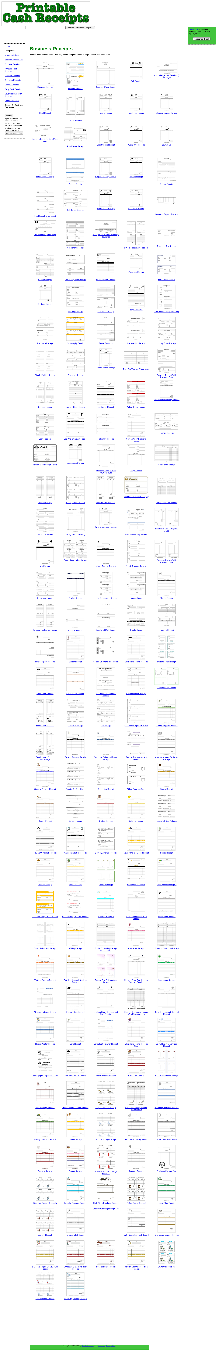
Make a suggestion (14, 133)
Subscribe (193, 29)
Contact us (101, 1346)
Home (7, 46)
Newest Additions (12, 55)
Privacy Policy (110, 1346)
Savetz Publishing (88, 1346)
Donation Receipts (12, 76)
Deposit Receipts (12, 85)
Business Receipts (13, 80)
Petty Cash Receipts (13, 89)
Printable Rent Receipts (11, 70)
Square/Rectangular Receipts (13, 95)
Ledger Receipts (12, 101)
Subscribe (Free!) (201, 39)
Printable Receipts (12, 64)
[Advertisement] (55, 36)
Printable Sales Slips (14, 60)
